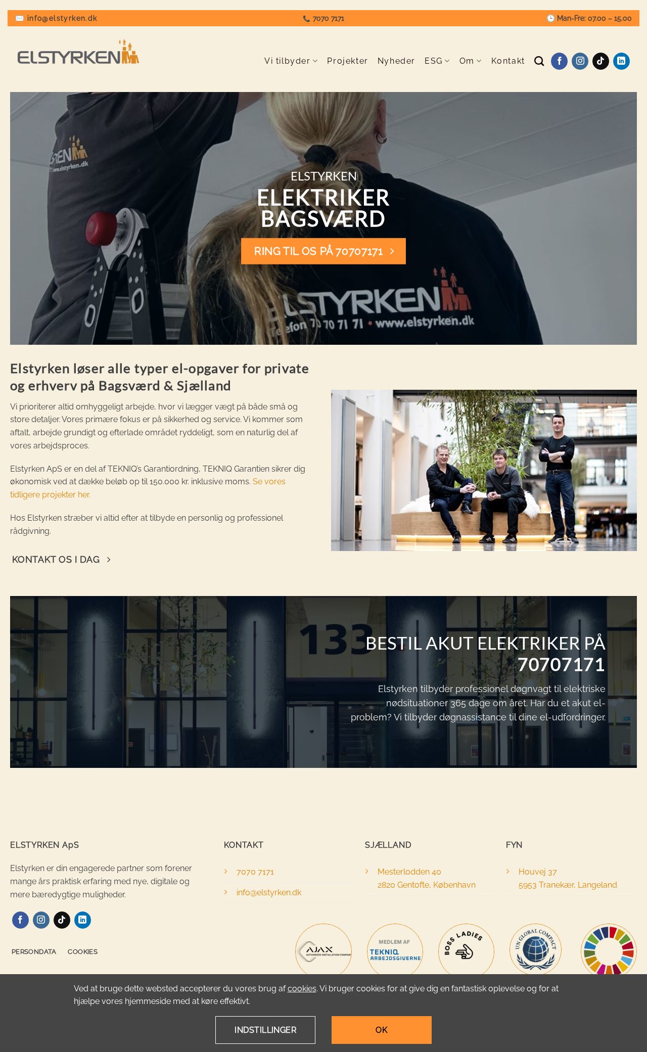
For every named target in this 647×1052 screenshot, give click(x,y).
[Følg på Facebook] (559, 61)
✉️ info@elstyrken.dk (56, 18)
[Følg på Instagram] (580, 61)
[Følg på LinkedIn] (621, 61)
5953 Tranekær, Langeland (568, 885)
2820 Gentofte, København (427, 885)
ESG (434, 61)
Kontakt (508, 61)
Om (467, 61)
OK (381, 1030)
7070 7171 (328, 18)
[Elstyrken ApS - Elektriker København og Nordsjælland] (78, 51)
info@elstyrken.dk (269, 892)
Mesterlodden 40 (409, 872)
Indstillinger (265, 1030)
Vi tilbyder (287, 61)
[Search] (539, 61)
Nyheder (396, 61)
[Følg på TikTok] (600, 61)
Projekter (347, 61)
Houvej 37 (538, 872)
